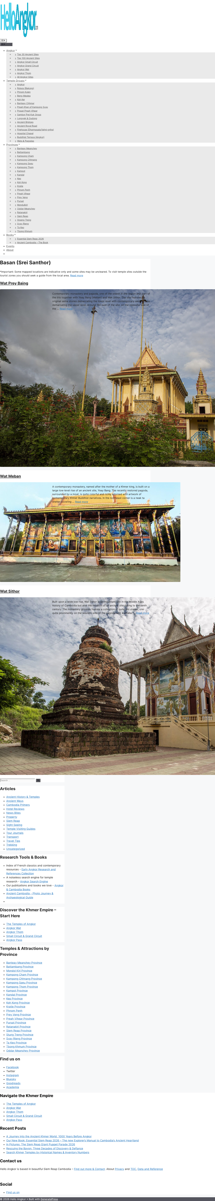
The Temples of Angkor (21, 924)
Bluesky (11, 1079)
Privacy (119, 1169)
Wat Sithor (10, 591)
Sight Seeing (14, 824)
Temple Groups (15, 80)
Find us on (13, 1192)
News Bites (13, 812)
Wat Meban (10, 476)
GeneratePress (49, 1199)
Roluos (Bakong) (25, 88)
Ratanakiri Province (18, 1026)
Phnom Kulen (24, 92)
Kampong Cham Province (22, 974)
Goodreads (13, 1083)
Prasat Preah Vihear (27, 110)
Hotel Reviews (15, 808)
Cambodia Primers (18, 804)
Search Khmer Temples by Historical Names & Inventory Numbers (47, 1152)
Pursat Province (16, 1022)
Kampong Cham (25, 156)
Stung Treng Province (19, 1034)
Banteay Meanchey (27, 148)
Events (10, 246)
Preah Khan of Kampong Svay (32, 107)
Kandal (20, 174)
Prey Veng (22, 197)
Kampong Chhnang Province (24, 978)
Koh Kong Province (18, 1002)
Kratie (20, 186)
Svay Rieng (23, 223)
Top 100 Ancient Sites (28, 58)
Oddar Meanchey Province (23, 1050)
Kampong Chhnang (27, 159)
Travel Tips (13, 840)
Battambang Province (20, 966)
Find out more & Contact (89, 1169)
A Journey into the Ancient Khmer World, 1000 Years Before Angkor (49, 1136)
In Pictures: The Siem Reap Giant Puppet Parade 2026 (40, 1144)
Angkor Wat (23, 69)
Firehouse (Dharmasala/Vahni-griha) (35, 129)
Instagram (12, 1075)
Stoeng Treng (24, 220)
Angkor (10, 50)
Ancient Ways (14, 800)
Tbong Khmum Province (21, 1046)
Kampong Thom (25, 167)
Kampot (21, 171)
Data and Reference (150, 1169)
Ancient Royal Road (27, 125)
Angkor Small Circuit (27, 62)
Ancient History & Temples (23, 796)
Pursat (20, 201)
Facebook (12, 1067)
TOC (133, 1169)
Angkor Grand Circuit (28, 65)
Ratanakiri (22, 212)
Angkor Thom (24, 73)
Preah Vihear (23, 193)
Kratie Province (15, 1006)
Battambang (23, 152)
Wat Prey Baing (14, 283)
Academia (12, 1087)
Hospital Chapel (25, 133)
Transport (12, 836)
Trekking (11, 844)
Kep (19, 178)
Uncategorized (15, 848)
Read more (76, 275)
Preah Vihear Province (20, 1018)
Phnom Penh (23, 189)
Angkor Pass (14, 940)
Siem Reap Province (18, 1030)
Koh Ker (21, 99)
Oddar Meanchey (26, 208)
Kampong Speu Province (21, 982)
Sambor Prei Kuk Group (29, 114)
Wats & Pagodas (25, 141)
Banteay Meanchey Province (24, 962)
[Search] (38, 780)
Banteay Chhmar (25, 103)
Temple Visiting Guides (20, 828)
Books (10, 234)
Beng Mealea (24, 95)
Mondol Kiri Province (19, 970)
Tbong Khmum (24, 231)
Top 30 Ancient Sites (28, 54)
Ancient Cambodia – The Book (32, 242)
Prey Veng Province (18, 1014)
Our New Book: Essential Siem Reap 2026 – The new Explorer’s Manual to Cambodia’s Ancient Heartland (72, 1140)
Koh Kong (22, 182)
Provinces (12, 144)
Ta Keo (20, 227)
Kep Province (14, 998)
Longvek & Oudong (27, 118)
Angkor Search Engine (34, 881)
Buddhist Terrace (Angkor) (30, 137)
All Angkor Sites (25, 77)
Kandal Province (16, 994)
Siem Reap (22, 216)
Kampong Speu (25, 163)
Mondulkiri (22, 204)
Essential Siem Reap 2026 (30, 238)
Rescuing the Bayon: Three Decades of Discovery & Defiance (44, 1148)
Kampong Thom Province (22, 986)
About (10, 249)
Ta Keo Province (16, 1042)
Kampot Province (17, 990)
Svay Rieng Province (19, 1038)
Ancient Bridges (25, 122)
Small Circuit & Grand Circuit (24, 936)
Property (11, 816)
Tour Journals (14, 832)
